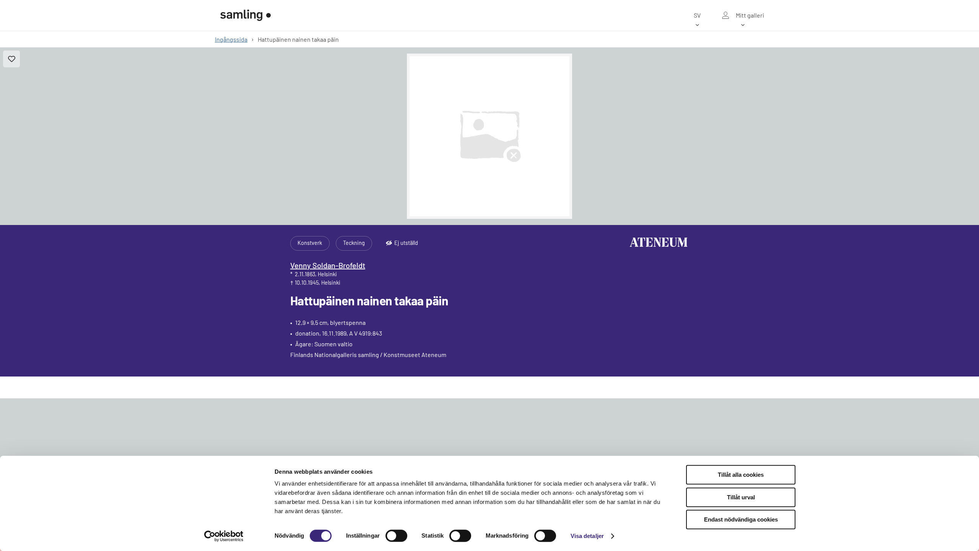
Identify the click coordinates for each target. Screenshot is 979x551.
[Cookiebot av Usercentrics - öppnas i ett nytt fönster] (223, 536)
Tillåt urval (741, 497)
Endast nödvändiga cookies (741, 519)
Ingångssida (231, 39)
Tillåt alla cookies (741, 474)
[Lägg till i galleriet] (11, 59)
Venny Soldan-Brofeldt (327, 265)
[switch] (396, 536)
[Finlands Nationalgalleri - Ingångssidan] (245, 15)
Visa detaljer (587, 536)
